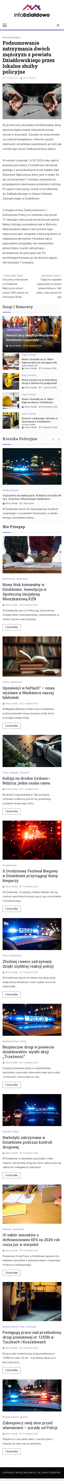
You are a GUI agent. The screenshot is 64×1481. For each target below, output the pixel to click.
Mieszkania (22, 579)
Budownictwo (9, 579)
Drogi (22, 1327)
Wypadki (14, 772)
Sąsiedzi (24, 1417)
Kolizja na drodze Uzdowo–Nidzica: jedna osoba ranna (27, 781)
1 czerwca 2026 (49, 387)
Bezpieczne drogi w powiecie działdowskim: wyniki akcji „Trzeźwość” (28, 1052)
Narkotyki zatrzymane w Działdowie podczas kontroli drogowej (27, 1142)
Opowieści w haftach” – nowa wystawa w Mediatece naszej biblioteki (28, 693)
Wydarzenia (16, 682)
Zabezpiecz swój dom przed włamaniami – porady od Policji (30, 1425)
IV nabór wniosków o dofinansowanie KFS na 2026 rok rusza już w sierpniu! (31, 1240)
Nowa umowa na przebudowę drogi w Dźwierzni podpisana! (39, 381)
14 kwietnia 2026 (49, 427)
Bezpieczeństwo (10, 1041)
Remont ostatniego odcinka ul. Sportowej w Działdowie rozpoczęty (40, 421)
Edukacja (7, 1229)
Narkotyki (7, 1131)
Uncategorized (10, 865)
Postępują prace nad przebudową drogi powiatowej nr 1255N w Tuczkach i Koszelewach (32, 1337)
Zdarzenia (24, 772)
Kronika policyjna (11, 37)
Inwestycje (31, 1327)
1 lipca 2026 (28, 503)
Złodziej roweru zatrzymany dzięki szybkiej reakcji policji (28, 964)
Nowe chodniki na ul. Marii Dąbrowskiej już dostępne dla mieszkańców (39, 362)
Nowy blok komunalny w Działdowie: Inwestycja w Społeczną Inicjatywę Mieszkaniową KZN (24, 592)
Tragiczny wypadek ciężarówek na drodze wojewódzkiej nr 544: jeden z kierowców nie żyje (49, 288)
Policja (6, 772)
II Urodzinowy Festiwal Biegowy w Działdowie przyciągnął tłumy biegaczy (30, 876)
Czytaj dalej (11, 627)
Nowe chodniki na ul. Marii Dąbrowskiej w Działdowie (37, 401)
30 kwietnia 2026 (49, 407)
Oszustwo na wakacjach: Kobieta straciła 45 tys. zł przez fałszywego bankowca (32, 497)
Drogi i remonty (15, 330)
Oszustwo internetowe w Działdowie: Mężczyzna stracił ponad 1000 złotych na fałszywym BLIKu (15, 288)
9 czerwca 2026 (49, 368)
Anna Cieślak (29, 78)
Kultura (6, 682)
